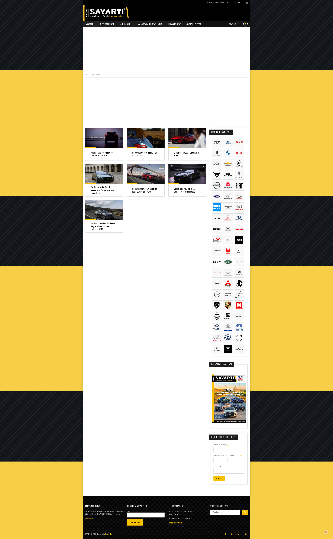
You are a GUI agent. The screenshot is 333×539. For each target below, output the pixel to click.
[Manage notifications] (326, 532)
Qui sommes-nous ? (221, 3)
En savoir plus (89, 518)
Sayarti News (175, 24)
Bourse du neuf (108, 24)
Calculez (219, 478)
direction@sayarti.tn (175, 522)
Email (128, 511)
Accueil (209, 3)
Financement (127, 24)
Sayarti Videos (194, 24)
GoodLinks (108, 534)
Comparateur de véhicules (151, 24)
